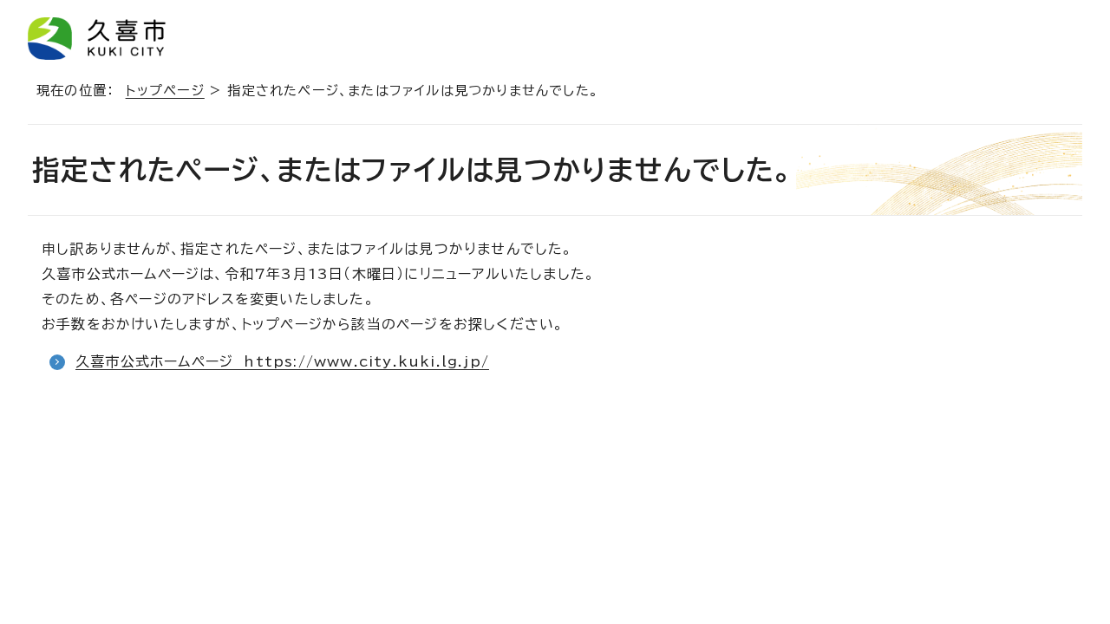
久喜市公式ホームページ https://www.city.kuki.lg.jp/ (282, 361)
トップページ (165, 90)
